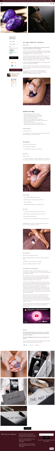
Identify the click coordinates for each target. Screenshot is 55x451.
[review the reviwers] (15, 79)
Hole (11, 44)
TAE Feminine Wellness (8, 434)
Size (10, 41)
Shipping (10, 52)
